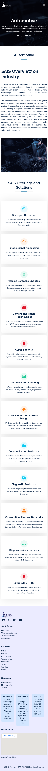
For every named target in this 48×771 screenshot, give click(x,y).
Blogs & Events (6, 685)
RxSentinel (5, 661)
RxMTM (4, 653)
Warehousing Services (9, 633)
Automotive (5, 638)
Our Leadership (6, 682)
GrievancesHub (6, 659)
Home (18, 36)
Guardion (4, 667)
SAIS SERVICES (23, 767)
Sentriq (3, 670)
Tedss (3, 664)
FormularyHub (6, 656)
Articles (4, 687)
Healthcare (5, 630)
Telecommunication (8, 635)
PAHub (3, 651)
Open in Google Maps (8, 757)
